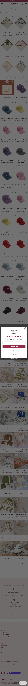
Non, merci (14, 350)
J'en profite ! (14, 346)
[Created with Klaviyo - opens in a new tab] (14, 358)
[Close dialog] (25, 328)
